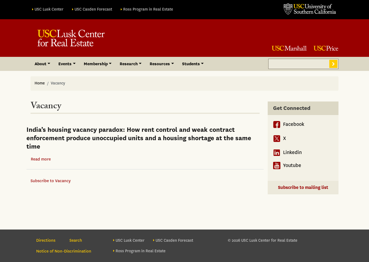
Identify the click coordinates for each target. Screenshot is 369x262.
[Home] (71, 38)
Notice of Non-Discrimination (63, 251)
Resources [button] (160, 64)
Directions (45, 240)
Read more (41, 159)
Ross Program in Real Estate (148, 9)
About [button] (40, 64)
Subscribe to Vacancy (51, 181)
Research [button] (129, 64)
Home (40, 83)
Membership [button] (96, 64)
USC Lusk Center (49, 9)
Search (333, 64)
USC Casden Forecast (93, 9)
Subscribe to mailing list (303, 187)
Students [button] (191, 64)
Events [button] (65, 64)
